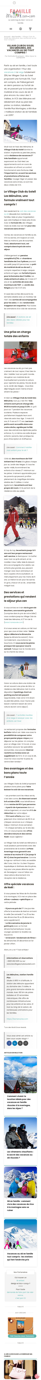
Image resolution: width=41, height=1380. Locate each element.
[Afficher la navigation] (11, 29)
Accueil (7, 36)
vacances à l (10, 72)
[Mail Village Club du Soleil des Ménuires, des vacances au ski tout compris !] (25, 1043)
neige (21, 72)
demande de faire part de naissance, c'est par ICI (20, 1295)
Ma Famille (16, 36)
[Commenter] (20, 1043)
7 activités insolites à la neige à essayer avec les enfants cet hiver (20, 718)
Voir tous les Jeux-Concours (22, 1336)
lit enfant (20, 1280)
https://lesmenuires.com (17, 1019)
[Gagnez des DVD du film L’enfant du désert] (20, 1325)
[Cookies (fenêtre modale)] (37, 1376)
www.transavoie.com (14, 622)
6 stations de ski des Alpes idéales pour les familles (19, 320)
